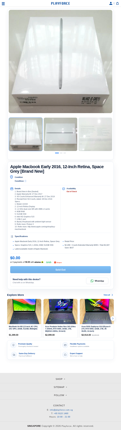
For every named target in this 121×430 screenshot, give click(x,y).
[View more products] (112, 318)
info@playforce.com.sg (61, 410)
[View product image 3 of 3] (95, 134)
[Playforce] (60, 3)
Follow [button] (59, 395)
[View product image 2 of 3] (60, 134)
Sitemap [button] (59, 387)
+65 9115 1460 (61, 413)
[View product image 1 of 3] (25, 134)
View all (107, 295)
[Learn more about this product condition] (25, 181)
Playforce (67, 426)
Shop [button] (59, 379)
